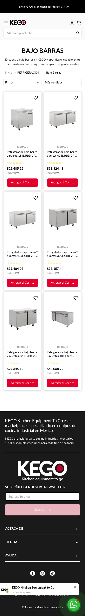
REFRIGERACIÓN (28, 72)
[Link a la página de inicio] (8, 72)
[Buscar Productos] (77, 33)
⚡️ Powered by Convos (21, 593)
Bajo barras (53, 72)
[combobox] (42, 33)
